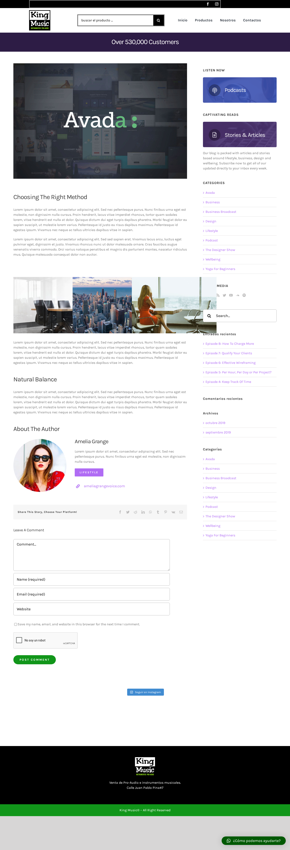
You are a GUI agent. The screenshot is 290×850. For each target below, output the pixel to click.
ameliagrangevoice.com (104, 486)
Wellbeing (213, 259)
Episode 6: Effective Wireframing (231, 363)
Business (213, 202)
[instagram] (216, 4)
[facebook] (207, 4)
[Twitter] (224, 295)
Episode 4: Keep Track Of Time (228, 382)
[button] (254, 840)
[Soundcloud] (237, 295)
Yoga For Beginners (220, 269)
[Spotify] (244, 295)
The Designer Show (220, 250)
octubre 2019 (215, 423)
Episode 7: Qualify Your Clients (229, 353)
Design (211, 221)
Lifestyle (212, 231)
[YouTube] (231, 295)
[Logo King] (39, 12)
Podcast (212, 240)
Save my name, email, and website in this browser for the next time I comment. (79, 624)
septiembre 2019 (218, 432)
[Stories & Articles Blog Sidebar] (240, 123)
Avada (210, 193)
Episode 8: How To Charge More (230, 344)
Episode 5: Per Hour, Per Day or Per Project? (239, 372)
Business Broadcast (221, 212)
